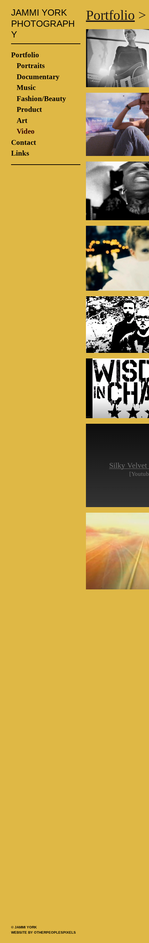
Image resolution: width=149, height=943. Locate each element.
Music (26, 77)
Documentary (38, 66)
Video (26, 120)
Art (22, 110)
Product (29, 98)
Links (20, 142)
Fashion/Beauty (41, 88)
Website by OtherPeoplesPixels (43, 932)
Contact (23, 131)
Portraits (31, 55)
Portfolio (25, 44)
